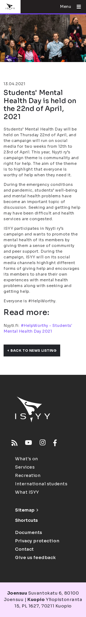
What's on (26, 458)
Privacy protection (37, 541)
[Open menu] (76, 6)
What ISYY (27, 492)
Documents (28, 532)
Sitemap (25, 510)
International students (41, 483)
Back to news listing (33, 350)
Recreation (28, 475)
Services (25, 467)
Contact (24, 549)
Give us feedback (35, 557)
